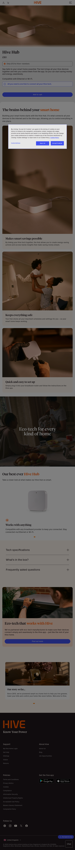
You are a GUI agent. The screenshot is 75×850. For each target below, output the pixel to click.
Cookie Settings (15, 143)
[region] (37, 136)
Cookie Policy (54, 137)
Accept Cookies (57, 143)
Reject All (42, 143)
